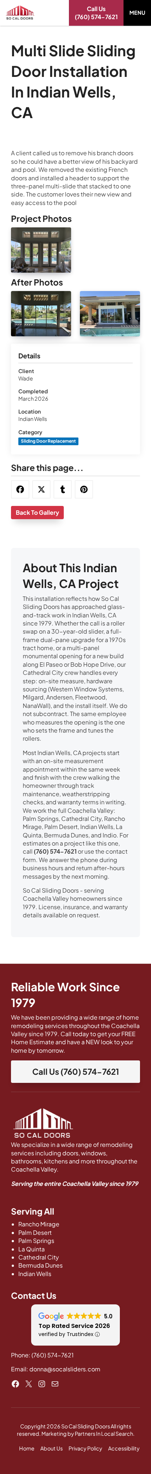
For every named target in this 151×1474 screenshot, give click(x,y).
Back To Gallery (37, 512)
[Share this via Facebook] (20, 489)
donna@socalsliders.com (64, 1369)
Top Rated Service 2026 (74, 1326)
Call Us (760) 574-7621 (75, 1071)
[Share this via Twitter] (41, 489)
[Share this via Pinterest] (84, 489)
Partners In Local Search (104, 1433)
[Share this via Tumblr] (63, 489)
